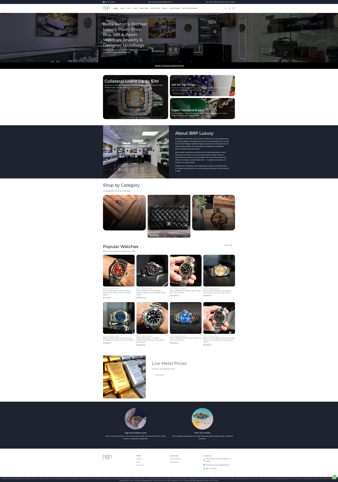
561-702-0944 (211, 469)
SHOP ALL (227, 245)
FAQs (138, 462)
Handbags (154, 235)
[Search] (226, 8)
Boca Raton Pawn (10, 478)
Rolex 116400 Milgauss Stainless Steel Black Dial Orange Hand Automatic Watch (219, 340)
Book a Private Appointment (169, 65)
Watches (198, 235)
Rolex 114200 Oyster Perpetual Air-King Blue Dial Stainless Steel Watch (118, 339)
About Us (139, 459)
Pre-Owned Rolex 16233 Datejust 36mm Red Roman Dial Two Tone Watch (117, 293)
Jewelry (108, 235)
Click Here (158, 375)
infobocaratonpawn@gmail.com (218, 465)
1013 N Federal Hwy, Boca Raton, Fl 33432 (218, 460)
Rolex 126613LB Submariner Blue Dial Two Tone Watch (185, 339)
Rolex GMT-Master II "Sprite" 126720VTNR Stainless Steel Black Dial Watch (150, 340)
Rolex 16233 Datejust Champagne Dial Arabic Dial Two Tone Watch (217, 292)
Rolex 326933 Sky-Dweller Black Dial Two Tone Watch (185, 292)
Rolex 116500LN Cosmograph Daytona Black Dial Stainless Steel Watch (150, 293)
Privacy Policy (174, 462)
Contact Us (140, 465)
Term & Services (175, 459)
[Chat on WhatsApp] (334, 477)
